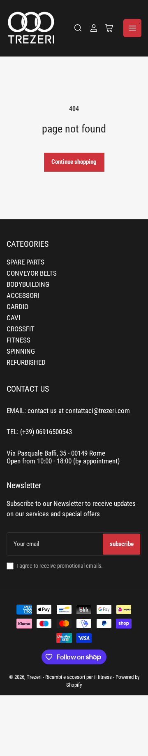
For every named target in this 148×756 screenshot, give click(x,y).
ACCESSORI (23, 296)
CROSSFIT (21, 329)
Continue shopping (74, 161)
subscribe (122, 544)
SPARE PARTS (25, 262)
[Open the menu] (132, 28)
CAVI (13, 318)
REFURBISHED (26, 362)
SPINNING (21, 351)
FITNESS (18, 340)
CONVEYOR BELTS (32, 273)
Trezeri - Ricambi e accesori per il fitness (69, 677)
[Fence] (78, 28)
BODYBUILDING (28, 284)
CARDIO (17, 307)
